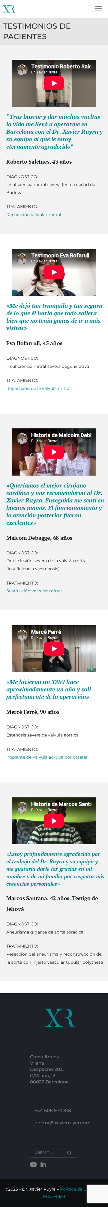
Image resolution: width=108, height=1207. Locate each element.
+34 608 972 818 (52, 1110)
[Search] (69, 1152)
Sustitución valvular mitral (34, 590)
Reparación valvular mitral (33, 214)
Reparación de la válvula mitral (38, 388)
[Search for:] (46, 1152)
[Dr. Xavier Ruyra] (9, 9)
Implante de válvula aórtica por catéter (47, 757)
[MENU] (100, 9)
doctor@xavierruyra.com (62, 1122)
